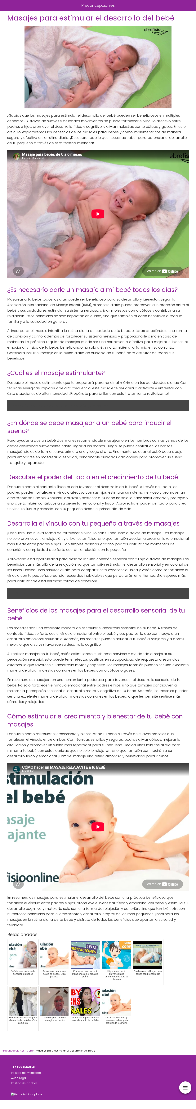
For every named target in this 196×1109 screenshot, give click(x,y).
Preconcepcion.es (98, 5)
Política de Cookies (24, 1083)
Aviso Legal (18, 1078)
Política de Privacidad (26, 1073)
